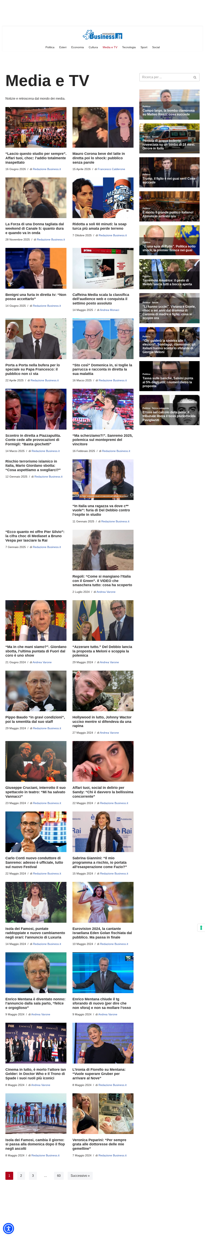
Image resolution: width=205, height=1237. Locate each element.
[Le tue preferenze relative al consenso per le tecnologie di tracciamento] (201, 928)
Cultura (93, 47)
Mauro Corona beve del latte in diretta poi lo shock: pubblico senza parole (98, 158)
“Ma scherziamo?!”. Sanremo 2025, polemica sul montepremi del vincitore (102, 440)
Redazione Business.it (47, 169)
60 (59, 1175)
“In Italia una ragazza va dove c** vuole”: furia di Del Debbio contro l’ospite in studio (101, 510)
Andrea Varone (106, 591)
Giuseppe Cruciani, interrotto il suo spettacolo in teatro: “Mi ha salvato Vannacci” (35, 792)
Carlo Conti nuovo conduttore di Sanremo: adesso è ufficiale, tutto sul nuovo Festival (34, 862)
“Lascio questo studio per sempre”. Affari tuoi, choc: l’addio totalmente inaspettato (35, 158)
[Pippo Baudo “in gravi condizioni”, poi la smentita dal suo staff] (35, 691)
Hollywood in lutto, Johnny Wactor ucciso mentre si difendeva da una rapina (102, 721)
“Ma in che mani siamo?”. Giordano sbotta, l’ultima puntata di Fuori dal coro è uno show (35, 651)
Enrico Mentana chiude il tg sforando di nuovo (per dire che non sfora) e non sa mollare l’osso (101, 1003)
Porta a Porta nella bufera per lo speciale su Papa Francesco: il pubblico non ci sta (32, 369)
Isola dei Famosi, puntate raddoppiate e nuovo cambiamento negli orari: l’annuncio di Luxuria (35, 933)
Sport (144, 47)
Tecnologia (129, 47)
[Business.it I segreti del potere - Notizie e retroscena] (102, 35)
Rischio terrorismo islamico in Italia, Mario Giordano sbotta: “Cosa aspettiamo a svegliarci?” (33, 465)
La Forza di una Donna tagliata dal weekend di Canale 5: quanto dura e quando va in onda (34, 228)
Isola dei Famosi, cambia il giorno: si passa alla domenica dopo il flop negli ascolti (35, 1144)
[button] (8, 1228)
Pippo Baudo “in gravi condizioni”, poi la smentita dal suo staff (35, 719)
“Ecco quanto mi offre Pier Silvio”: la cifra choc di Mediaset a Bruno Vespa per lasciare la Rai (34, 536)
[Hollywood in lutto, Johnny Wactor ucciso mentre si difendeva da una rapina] (103, 691)
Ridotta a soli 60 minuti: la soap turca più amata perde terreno (99, 226)
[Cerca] (195, 77)
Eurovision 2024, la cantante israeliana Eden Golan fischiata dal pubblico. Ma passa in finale (102, 933)
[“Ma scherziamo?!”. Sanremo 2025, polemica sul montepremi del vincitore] (103, 409)
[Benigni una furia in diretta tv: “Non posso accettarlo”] (35, 268)
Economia (77, 47)
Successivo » (80, 1175)
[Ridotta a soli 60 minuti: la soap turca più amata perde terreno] (103, 197)
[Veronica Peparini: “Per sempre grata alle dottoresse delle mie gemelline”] (103, 1113)
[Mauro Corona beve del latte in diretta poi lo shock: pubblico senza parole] (103, 127)
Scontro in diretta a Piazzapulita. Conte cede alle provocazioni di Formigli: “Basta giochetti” (33, 440)
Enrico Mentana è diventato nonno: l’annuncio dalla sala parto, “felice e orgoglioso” (35, 1003)
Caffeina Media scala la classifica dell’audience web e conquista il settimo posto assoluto (100, 299)
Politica (49, 47)
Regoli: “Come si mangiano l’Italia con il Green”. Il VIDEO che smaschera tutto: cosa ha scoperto (102, 580)
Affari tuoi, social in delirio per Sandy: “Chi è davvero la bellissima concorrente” (102, 792)
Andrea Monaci (109, 310)
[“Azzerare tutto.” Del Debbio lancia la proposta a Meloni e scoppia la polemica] (103, 620)
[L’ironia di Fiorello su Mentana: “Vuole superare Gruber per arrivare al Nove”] (103, 1043)
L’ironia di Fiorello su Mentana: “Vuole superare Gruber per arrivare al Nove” (99, 1074)
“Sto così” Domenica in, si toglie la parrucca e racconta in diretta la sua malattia (102, 369)
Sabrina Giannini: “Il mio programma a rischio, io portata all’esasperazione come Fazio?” (99, 862)
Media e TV (110, 47)
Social (156, 47)
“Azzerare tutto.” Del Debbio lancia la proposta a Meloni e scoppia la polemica (102, 651)
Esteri (62, 47)
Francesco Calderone (111, 169)
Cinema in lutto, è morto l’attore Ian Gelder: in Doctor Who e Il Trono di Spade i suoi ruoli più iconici (35, 1074)
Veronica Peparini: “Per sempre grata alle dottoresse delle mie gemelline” (99, 1144)
